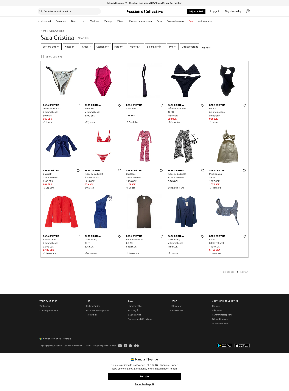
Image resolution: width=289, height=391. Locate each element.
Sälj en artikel (196, 11)
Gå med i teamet (220, 319)
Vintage (108, 21)
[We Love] (102, 21)
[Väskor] (127, 21)
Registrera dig (233, 11)
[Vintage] (114, 21)
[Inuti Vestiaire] (214, 21)
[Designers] (69, 21)
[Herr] (88, 21)
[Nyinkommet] (53, 21)
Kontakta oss (176, 310)
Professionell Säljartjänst (140, 319)
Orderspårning (93, 306)
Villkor (87, 345)
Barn (159, 21)
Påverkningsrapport (222, 314)
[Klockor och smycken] (154, 21)
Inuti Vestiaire (205, 21)
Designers (61, 21)
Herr (83, 21)
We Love (94, 21)
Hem (43, 30)
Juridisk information (73, 345)
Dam (73, 21)
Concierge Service (48, 310)
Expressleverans (175, 21)
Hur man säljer (135, 306)
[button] (248, 11)
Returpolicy (91, 314)
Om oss (216, 306)
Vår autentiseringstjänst (97, 310)
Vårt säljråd (133, 310)
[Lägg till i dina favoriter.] (78, 105)
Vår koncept (45, 306)
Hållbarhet (217, 310)
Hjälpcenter (176, 306)
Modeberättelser (220, 323)
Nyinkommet (44, 21)
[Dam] (78, 21)
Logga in (215, 11)
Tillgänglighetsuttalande (50, 345)
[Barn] (164, 21)
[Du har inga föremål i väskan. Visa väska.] (248, 11)
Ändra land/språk (144, 384)
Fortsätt (144, 376)
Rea (191, 21)
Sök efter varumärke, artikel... (58, 11)
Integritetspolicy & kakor (104, 345)
